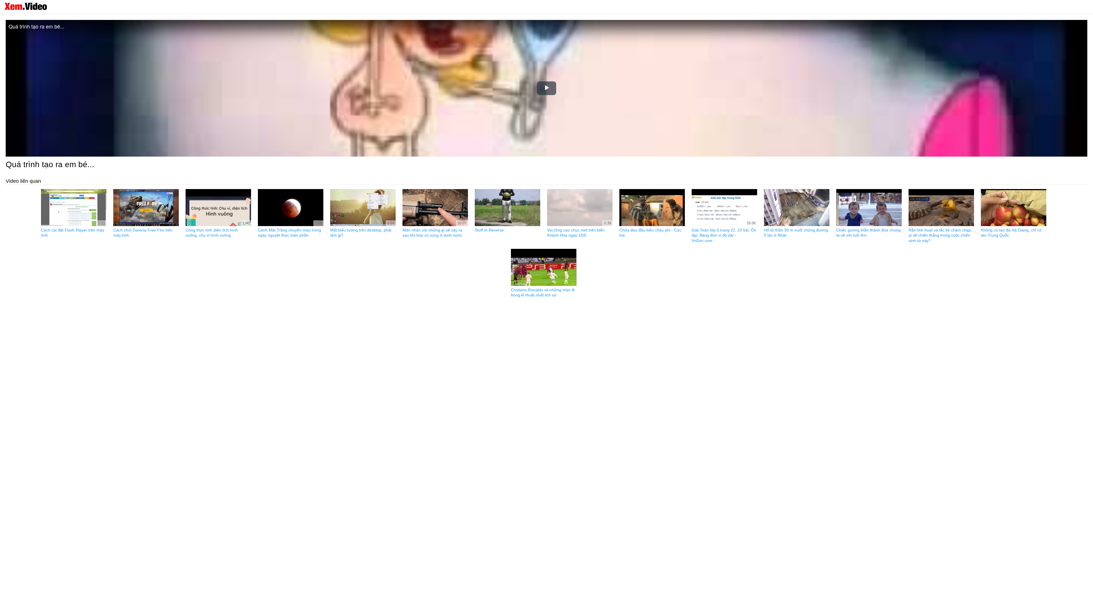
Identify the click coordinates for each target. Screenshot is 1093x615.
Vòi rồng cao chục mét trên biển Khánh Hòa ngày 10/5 (576, 232)
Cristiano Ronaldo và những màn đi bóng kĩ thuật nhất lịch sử (543, 292)
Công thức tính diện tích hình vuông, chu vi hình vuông (212, 232)
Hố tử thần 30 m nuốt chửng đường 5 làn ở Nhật (796, 232)
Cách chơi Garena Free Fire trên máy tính (142, 232)
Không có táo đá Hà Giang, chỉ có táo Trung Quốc (1011, 232)
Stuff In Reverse (489, 230)
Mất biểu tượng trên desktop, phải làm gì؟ (360, 232)
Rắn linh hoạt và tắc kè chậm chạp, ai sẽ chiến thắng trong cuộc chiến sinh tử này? (940, 235)
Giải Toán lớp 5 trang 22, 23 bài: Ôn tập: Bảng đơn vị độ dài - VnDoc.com (724, 235)
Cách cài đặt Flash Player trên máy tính (72, 232)
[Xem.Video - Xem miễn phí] (25, 6)
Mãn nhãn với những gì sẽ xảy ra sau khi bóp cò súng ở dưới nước (432, 232)
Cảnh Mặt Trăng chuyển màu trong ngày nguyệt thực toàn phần (289, 232)
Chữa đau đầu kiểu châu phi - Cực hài (650, 232)
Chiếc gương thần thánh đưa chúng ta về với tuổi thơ (868, 232)
